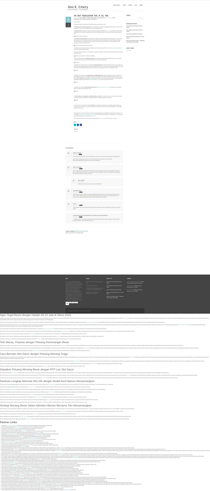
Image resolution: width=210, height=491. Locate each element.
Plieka (78, 231)
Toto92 (61, 453)
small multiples (92, 19)
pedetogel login (65, 331)
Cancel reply (84, 231)
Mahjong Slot (76, 361)
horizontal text (78, 19)
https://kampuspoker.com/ (9, 442)
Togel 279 (16, 428)
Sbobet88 (39, 481)
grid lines (107, 30)
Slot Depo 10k (51, 384)
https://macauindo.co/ (11, 433)
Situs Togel (125, 318)
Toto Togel (32, 333)
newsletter (102, 118)
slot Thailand (13, 389)
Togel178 (29, 419)
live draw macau (36, 350)
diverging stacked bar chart (103, 87)
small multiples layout (95, 79)
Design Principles (91, 17)
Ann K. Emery (82, 17)
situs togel (18, 440)
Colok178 (23, 446)
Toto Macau (63, 345)
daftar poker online (29, 445)
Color (113, 17)
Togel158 (23, 429)
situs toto (58, 336)
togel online (51, 392)
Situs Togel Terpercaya (92, 322)
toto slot (45, 366)
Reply (80, 154)
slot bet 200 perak (32, 386)
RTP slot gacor (14, 372)
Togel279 (31, 473)
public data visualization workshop (87, 114)
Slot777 (44, 377)
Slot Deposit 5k (93, 363)
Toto (89, 408)
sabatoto (35, 413)
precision (85, 19)
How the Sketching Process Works (134, 34)
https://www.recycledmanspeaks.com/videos (32, 439)
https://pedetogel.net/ (38, 435)
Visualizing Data (101, 17)
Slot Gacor (131, 357)
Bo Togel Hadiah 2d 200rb (183, 324)
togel (42, 402)
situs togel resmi (58, 450)
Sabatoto (76, 456)
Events (124, 5)
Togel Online (39, 397)
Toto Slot (129, 375)
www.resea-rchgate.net (12, 425)
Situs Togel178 (24, 416)
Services (130, 5)
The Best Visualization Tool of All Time (91, 15)
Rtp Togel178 (19, 426)
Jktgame (93, 482)
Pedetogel (33, 438)
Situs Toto (86, 348)
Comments (68, 25)
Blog (136, 5)
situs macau (16, 449)
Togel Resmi (47, 488)
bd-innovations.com (48, 328)
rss (67, 303)
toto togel (39, 338)
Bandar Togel (62, 411)
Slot (35, 443)
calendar (94, 115)
